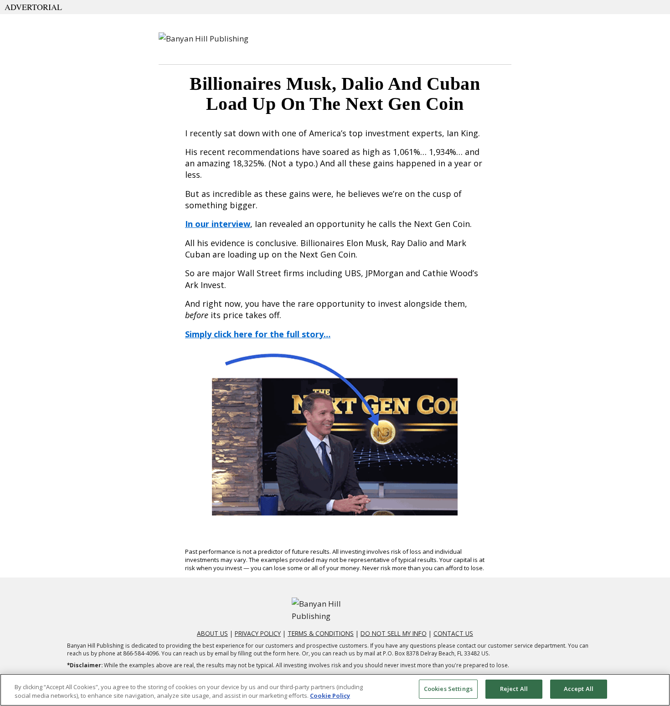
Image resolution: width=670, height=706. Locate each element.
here (293, 653)
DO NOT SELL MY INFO (394, 633)
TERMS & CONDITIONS (321, 633)
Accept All (578, 689)
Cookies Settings (448, 689)
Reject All (514, 689)
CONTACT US (453, 633)
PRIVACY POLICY (258, 633)
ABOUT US (212, 633)
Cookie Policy (330, 696)
